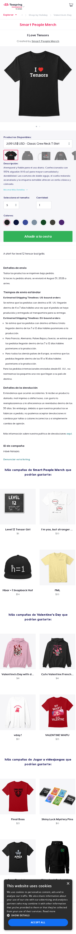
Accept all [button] (38, 922)
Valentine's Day (63, 15)
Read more (49, 911)
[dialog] (38, 904)
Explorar (8, 14)
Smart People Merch (45, 41)
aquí (69, 433)
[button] (38, 915)
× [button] (67, 883)
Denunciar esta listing (16, 459)
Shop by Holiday (38, 15)
